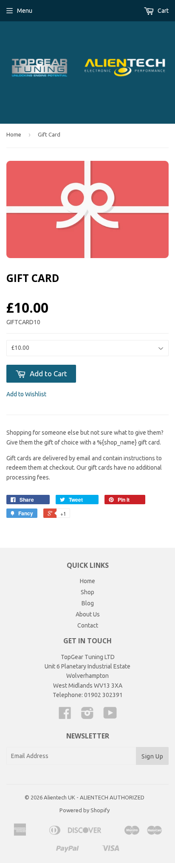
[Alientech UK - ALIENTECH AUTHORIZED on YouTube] (110, 715)
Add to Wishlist (26, 394)
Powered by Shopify (84, 810)
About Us (88, 614)
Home (13, 134)
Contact (87, 625)
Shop (87, 592)
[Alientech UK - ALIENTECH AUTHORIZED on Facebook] (65, 715)
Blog (88, 603)
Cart (162, 10)
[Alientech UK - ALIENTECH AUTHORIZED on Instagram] (87, 715)
